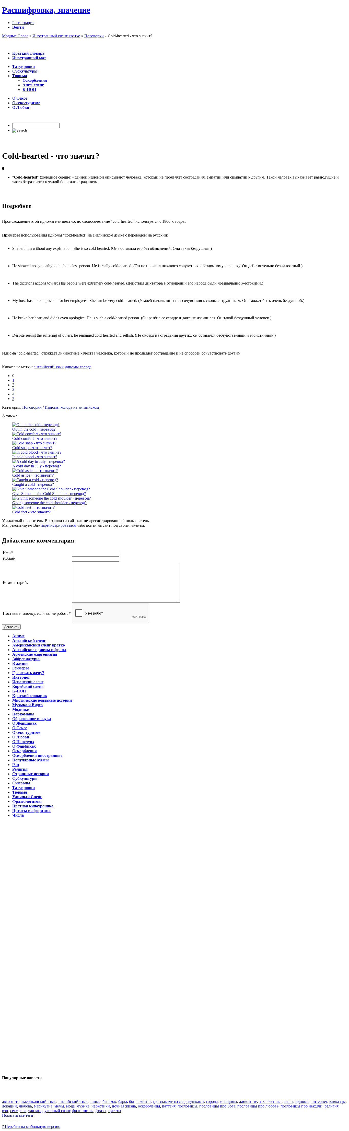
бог (131, 1101)
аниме (95, 1101)
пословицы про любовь (257, 1106)
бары (122, 1101)
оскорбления (149, 1106)
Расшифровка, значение (46, 10)
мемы (59, 1106)
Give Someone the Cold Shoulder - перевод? (49, 493)
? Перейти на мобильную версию (31, 1126)
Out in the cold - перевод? (33, 429)
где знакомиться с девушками (178, 1101)
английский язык (49, 367)
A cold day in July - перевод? (36, 466)
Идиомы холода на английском (72, 407)
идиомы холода (78, 367)
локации (9, 1106)
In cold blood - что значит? (34, 457)
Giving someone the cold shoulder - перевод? (49, 503)
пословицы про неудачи (301, 1106)
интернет (319, 1101)
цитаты (114, 1111)
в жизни (143, 1101)
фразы (101, 1111)
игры (288, 1101)
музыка (83, 1106)
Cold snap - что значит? (32, 447)
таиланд (35, 1111)
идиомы (302, 1101)
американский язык (38, 1101)
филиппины (83, 1111)
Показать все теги (17, 1115)
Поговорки (32, 407)
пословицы (187, 1106)
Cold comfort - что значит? (34, 438)
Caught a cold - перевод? (33, 484)
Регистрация (23, 22)
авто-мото (10, 1101)
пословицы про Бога (217, 1106)
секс (14, 1111)
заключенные (270, 1101)
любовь (25, 1106)
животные (248, 1101)
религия (331, 1106)
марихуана (43, 1106)
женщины (228, 1101)
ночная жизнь (124, 1106)
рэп (5, 1111)
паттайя (169, 1106)
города (212, 1101)
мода (70, 1106)
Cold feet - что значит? (31, 512)
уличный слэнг (57, 1111)
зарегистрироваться (58, 525)
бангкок (109, 1101)
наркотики (100, 1106)
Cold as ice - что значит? (33, 475)
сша (23, 1111)
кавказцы (337, 1101)
